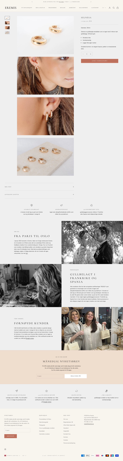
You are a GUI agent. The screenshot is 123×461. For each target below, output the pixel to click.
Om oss (65, 419)
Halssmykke (83, 7)
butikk (61, 1)
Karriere (65, 437)
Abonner (10, 436)
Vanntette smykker (44, 434)
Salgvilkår (66, 431)
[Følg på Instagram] (5, 449)
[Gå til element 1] (7, 18)
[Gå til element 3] (7, 27)
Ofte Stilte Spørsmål (69, 425)
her (27, 253)
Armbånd (72, 7)
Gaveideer (42, 431)
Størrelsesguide (43, 422)
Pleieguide (42, 425)
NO (103, 7)
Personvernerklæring (69, 443)
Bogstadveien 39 (68, 422)
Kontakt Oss (67, 434)
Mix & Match (40, 7)
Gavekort (95, 7)
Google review (30, 338)
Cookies (65, 440)
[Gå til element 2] (7, 23)
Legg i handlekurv (99, 61)
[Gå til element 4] (7, 32)
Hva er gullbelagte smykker (47, 428)
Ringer (62, 7)
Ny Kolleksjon (26, 7)
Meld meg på (76, 376)
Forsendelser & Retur (45, 419)
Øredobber (53, 7)
